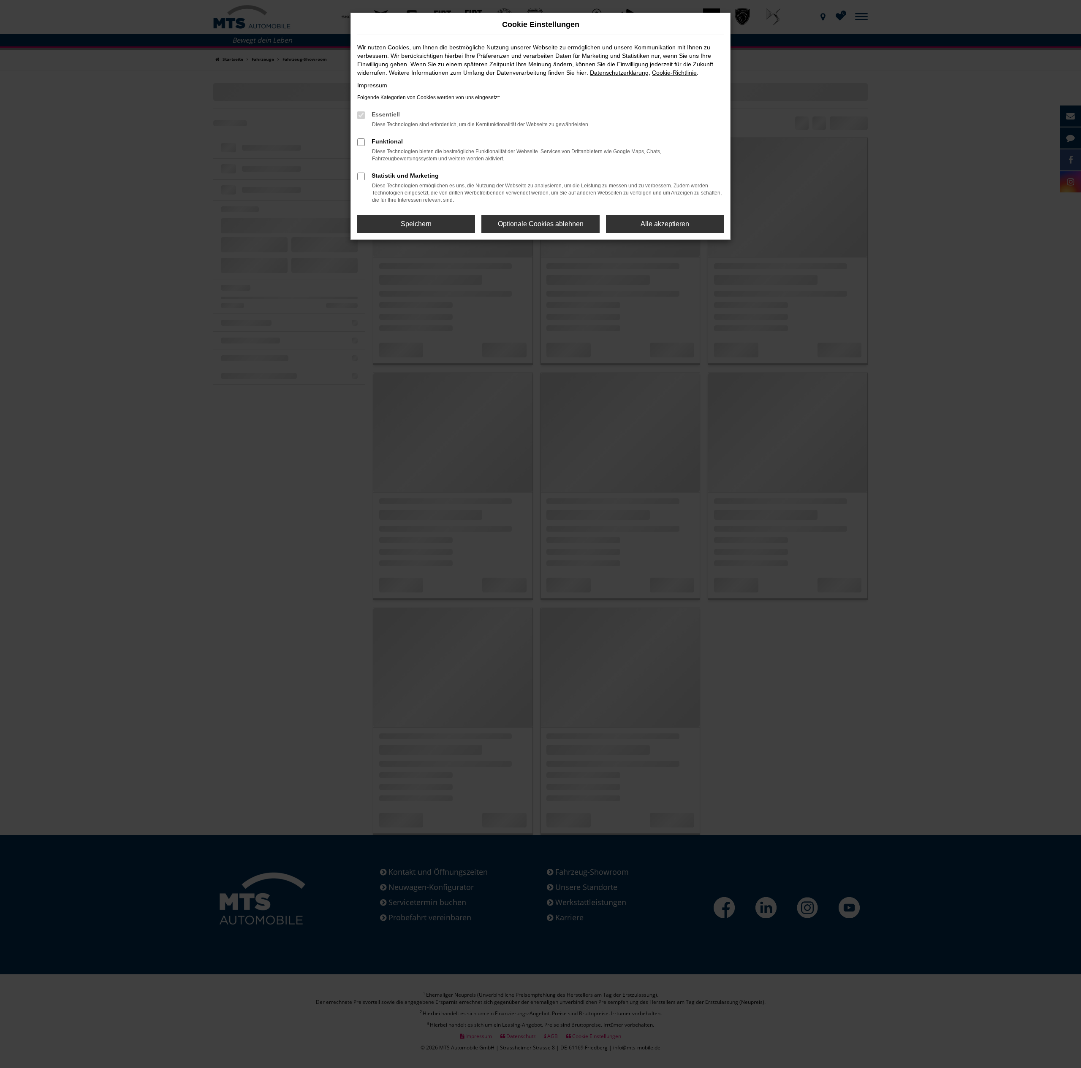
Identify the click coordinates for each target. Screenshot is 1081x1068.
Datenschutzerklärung (619, 72)
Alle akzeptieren (665, 223)
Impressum (372, 85)
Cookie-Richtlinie (674, 72)
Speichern (416, 223)
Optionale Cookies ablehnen (541, 223)
